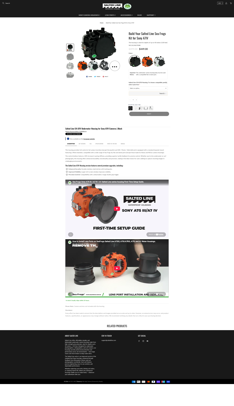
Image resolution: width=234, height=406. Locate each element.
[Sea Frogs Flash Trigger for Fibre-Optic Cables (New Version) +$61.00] (151, 108)
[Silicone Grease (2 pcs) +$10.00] (135, 108)
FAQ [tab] (90, 144)
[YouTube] (147, 341)
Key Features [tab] (82, 144)
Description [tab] (71, 144)
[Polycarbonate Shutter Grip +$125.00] (140, 108)
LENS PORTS (110, 15)
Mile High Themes (87, 381)
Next (149, 114)
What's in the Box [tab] (112, 144)
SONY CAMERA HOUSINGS (89, 15)
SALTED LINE (72, 381)
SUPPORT (151, 15)
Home (101, 23)
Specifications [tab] (99, 144)
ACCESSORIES (126, 15)
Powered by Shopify (97, 381)
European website (89, 139)
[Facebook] (139, 341)
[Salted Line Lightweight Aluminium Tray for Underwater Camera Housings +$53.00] (146, 108)
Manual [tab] (123, 144)
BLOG (139, 15)
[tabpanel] (117, 224)
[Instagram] (143, 341)
